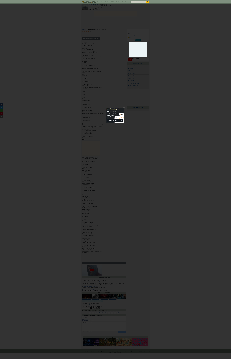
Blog (129, 1)
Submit (102, 1)
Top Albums (118, 1)
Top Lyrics (124, 1)
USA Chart (113, 1)
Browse (98, 1)
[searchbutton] (147, 2)
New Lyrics (107, 1)
